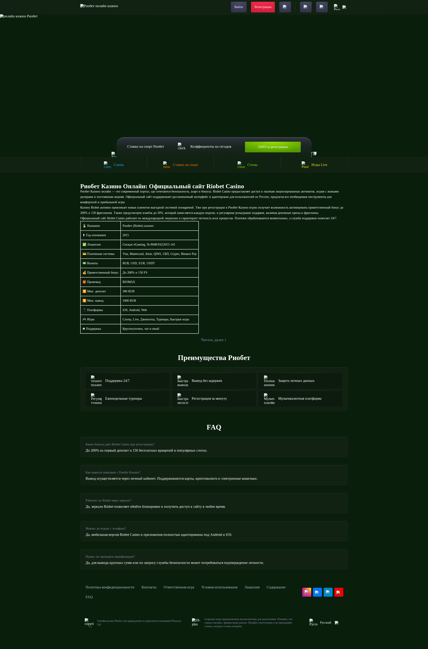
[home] (99, 7)
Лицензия (252, 587)
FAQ (89, 597)
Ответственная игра (179, 587)
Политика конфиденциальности (110, 587)
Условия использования (219, 587)
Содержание (276, 587)
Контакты (149, 587)
